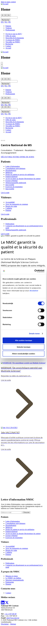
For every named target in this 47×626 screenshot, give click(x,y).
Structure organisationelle (14, 580)
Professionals (10, 30)
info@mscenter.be (12, 618)
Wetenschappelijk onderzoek (15, 183)
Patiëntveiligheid (11, 177)
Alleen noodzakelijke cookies (23, 354)
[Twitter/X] (7, 604)
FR (9, 22)
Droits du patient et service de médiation (19, 175)
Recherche (9, 44)
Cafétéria (8, 208)
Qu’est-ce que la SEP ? (13, 34)
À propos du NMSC (12, 40)
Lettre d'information (12, 166)
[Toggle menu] (2, 63)
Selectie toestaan (23, 347)
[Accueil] (4, 4)
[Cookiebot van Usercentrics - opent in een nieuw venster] (34, 270)
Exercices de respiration (14, 187)
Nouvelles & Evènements (14, 38)
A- (2, 15)
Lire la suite (5, 193)
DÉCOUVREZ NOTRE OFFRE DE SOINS (17, 157)
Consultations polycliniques (15, 168)
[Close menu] (2, 65)
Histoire (8, 584)
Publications (9, 224)
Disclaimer (5, 624)
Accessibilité (10, 202)
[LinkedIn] (3, 604)
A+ (9, 15)
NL (6, 22)
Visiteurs (8, 28)
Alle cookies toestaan (23, 340)
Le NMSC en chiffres (13, 578)
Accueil (8, 48)
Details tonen (34, 334)
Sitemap (13, 624)
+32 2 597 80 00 (10, 614)
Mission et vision (11, 576)
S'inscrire (26, 512)
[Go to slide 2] (4, 140)
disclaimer (34, 290)
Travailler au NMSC (12, 42)
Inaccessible (9, 185)
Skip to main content (8, 2)
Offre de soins (10, 36)
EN (2, 22)
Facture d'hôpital (11, 181)
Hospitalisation (10, 170)
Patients (8, 26)
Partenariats (9, 582)
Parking (8, 210)
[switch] (41, 310)
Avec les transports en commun (16, 204)
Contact (8, 46)
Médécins (8, 172)
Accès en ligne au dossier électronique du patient (22, 179)
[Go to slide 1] (2, 140)
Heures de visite (11, 206)
